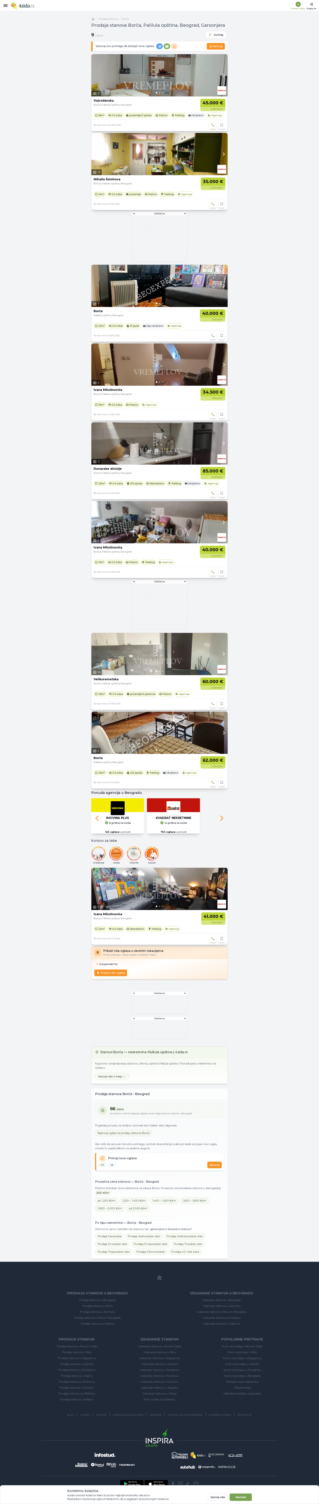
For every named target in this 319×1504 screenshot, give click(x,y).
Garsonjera (109, 1236)
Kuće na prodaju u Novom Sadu (242, 1346)
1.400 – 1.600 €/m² (164, 1200)
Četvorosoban (150, 1251)
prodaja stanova (108, 19)
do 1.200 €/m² (106, 1200)
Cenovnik (156, 1414)
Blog (70, 1414)
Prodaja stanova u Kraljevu (77, 1399)
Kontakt (101, 1414)
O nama (85, 1414)
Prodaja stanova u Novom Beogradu (97, 1317)
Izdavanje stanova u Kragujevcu (159, 1358)
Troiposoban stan (113, 1251)
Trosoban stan (188, 1244)
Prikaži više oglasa (113, 973)
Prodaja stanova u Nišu (77, 1352)
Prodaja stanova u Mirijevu (97, 1323)
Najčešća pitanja (220, 1414)
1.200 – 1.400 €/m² (134, 1200)
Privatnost (244, 1414)
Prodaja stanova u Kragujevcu (77, 1358)
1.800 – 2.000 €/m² (109, 1208)
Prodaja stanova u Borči (97, 1306)
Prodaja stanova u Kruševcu (77, 1381)
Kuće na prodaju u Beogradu (242, 1376)
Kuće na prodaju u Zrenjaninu (242, 1370)
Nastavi (241, 1497)
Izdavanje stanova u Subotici (159, 1364)
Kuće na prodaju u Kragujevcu (242, 1358)
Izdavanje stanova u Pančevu (160, 1381)
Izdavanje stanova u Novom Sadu (159, 1346)
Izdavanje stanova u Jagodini (159, 1387)
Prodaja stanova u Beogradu (97, 1300)
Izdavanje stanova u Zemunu (221, 1306)
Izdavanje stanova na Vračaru (221, 1317)
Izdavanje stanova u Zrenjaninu (160, 1370)
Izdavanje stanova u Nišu (159, 1352)
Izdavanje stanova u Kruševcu (159, 1376)
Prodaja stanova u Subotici (77, 1364)
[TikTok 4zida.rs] (188, 1484)
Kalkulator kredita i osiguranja (242, 1393)
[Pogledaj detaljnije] (159, 75)
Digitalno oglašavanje (128, 1414)
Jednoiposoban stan (185, 1236)
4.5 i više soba (185, 1251)
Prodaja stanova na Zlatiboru (77, 1393)
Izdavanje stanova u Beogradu (221, 1300)
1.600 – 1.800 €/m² (195, 1200)
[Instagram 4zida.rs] (180, 1484)
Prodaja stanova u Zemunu (97, 1312)
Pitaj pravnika (242, 1387)
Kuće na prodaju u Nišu (242, 1352)
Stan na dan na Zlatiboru (159, 1399)
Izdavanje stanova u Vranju (159, 1393)
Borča (125, 19)
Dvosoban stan (112, 1244)
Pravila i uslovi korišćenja (185, 1414)
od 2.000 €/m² (138, 1208)
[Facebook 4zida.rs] (173, 1484)
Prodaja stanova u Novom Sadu (76, 1346)
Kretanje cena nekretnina (242, 1381)
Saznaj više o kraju (110, 1076)
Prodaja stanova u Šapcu (77, 1376)
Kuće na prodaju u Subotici (242, 1364)
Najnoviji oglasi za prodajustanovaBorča (123, 1133)
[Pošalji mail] (196, 1484)
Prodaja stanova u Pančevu (77, 1387)
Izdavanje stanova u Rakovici (221, 1323)
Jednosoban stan (144, 1236)
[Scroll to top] (159, 1278)
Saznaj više (217, 1497)
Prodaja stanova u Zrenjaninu (77, 1370)
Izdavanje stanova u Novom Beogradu (221, 1312)
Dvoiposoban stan (150, 1244)
